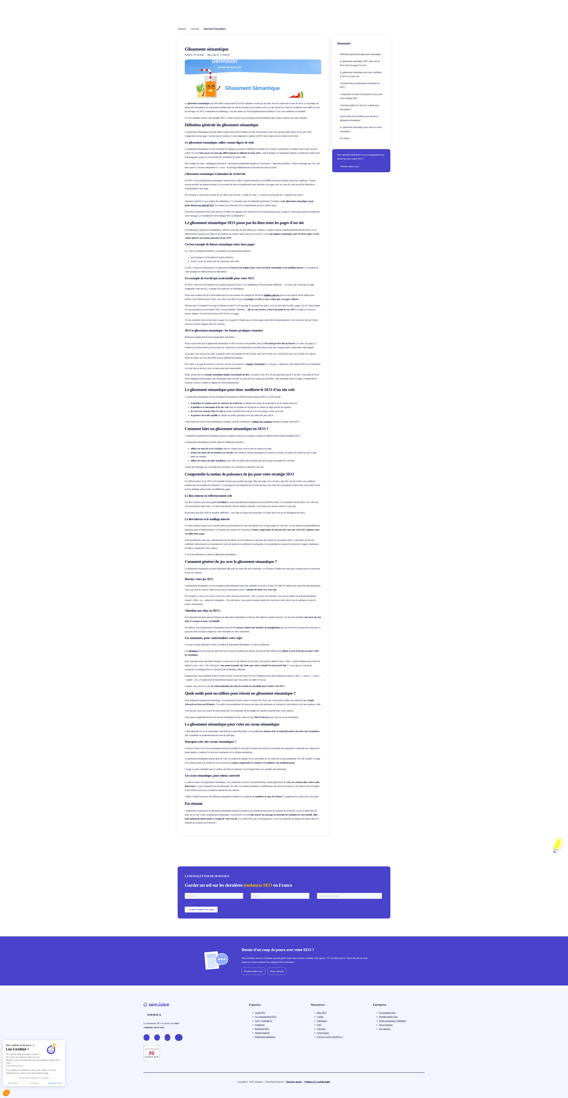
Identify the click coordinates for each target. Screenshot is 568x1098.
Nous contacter (277, 971)
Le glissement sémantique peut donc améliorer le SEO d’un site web (361, 74)
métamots (193, 651)
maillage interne (271, 295)
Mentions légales (294, 1082)
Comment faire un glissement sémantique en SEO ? (360, 85)
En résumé (345, 138)
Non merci (13, 1083)
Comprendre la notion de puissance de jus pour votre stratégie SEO (361, 96)
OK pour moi (54, 1083)
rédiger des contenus (262, 421)
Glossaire (195, 29)
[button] (6, 1093)
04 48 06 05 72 (154, 1014)
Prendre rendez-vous (349, 166)
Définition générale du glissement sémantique (360, 54)
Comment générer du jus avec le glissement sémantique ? (359, 107)
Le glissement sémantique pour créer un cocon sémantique (361, 129)
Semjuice (182, 29)
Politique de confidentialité (317, 1082)
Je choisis (34, 1083)
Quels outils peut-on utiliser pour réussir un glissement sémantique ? (359, 118)
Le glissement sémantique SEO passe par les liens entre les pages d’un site (360, 63)
